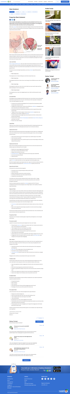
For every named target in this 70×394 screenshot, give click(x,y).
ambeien (14, 26)
